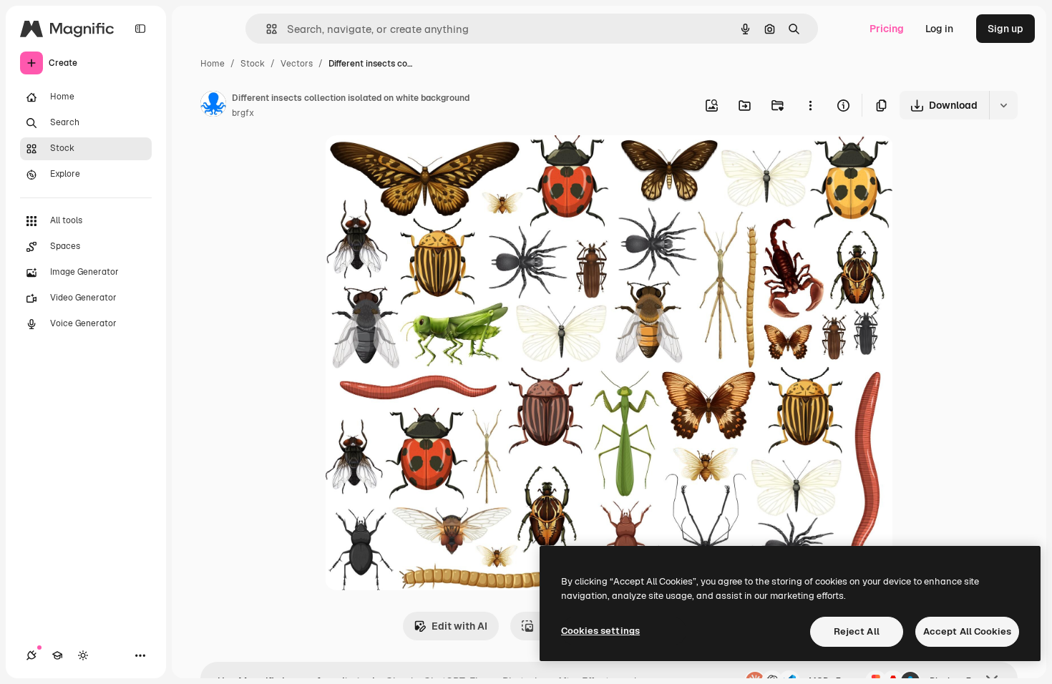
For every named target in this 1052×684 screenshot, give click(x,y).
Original (416, 163)
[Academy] (57, 655)
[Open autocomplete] (266, 29)
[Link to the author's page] (213, 106)
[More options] (810, 105)
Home (212, 63)
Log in (939, 28)
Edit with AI (459, 626)
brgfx (243, 113)
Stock (252, 63)
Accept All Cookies (967, 631)
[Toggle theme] (83, 655)
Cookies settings (600, 631)
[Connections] (31, 655)
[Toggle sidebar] (140, 28)
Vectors (297, 63)
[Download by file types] (1003, 105)
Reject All (857, 631)
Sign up (1005, 28)
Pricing (887, 28)
